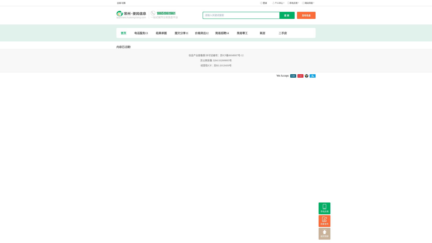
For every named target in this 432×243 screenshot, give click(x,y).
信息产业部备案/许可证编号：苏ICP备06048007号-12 (216, 55)
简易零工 (242, 33)
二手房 (283, 33)
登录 (265, 3)
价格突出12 (202, 33)
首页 (123, 33)
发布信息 (306, 15)
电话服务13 (141, 33)
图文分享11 (181, 33)
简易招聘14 (222, 33)
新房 (262, 33)
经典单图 (161, 33)
